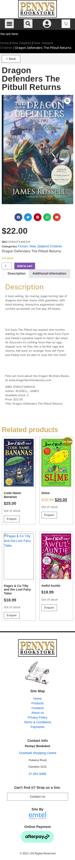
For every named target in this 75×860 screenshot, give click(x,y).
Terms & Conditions (37, 722)
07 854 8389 (37, 774)
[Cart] (65, 23)
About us (37, 713)
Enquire (12, 518)
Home (4, 43)
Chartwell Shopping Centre (37, 753)
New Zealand (21, 43)
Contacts (37, 708)
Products (37, 703)
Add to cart (24, 266)
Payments (37, 727)
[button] (9, 23)
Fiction (23, 246)
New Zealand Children (45, 246)
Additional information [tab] (49, 273)
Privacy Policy (37, 717)
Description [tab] (16, 273)
